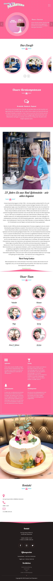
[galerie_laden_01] (12, 64)
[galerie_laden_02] (34, 64)
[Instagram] (26, 545)
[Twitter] (32, 545)
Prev (1, 24)
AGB (26, 570)
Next (51, 24)
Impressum (26, 569)
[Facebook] (20, 545)
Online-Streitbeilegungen (26, 572)
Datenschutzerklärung (26, 567)
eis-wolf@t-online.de (7, 511)
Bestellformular (26, 268)
